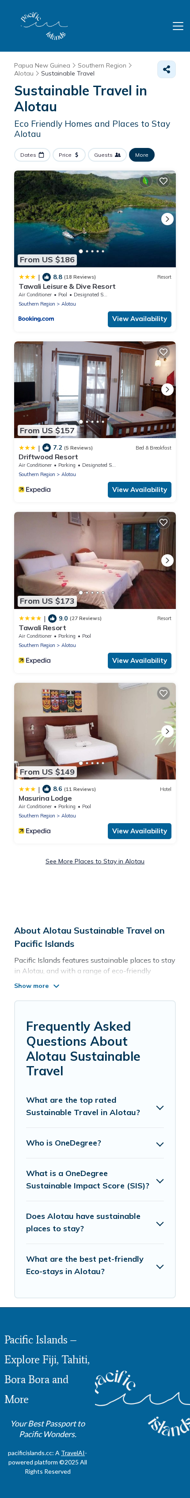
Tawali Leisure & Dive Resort (67, 286)
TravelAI (73, 1452)
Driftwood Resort (48, 456)
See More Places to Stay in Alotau (95, 861)
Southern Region (37, 304)
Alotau (68, 304)
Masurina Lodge (45, 798)
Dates (28, 154)
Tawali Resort (42, 627)
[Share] (166, 69)
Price (65, 154)
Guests (103, 154)
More (141, 154)
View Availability (139, 318)
